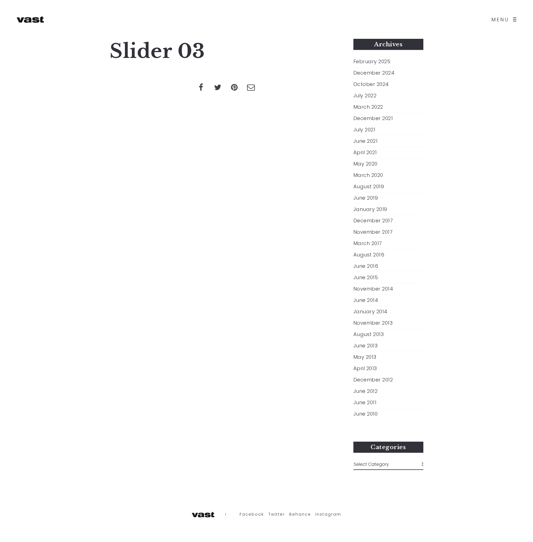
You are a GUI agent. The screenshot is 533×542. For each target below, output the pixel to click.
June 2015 (365, 277)
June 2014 (365, 300)
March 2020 (368, 175)
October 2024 (371, 84)
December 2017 (373, 220)
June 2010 (365, 414)
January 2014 (370, 311)
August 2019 (368, 186)
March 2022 (368, 107)
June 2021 (365, 141)
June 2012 (365, 391)
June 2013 (365, 345)
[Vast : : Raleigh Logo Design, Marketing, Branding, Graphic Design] (30, 19)
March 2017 (367, 243)
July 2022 (365, 95)
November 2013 (373, 323)
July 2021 (364, 130)
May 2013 (364, 357)
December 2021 (373, 118)
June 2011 (365, 402)
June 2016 (365, 266)
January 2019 (370, 209)
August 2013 (368, 334)
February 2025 (372, 61)
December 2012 (373, 380)
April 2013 (365, 368)
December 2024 (374, 73)
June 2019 (365, 198)
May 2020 (365, 164)
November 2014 (373, 289)
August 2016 (368, 255)
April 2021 (365, 152)
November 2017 (373, 232)
